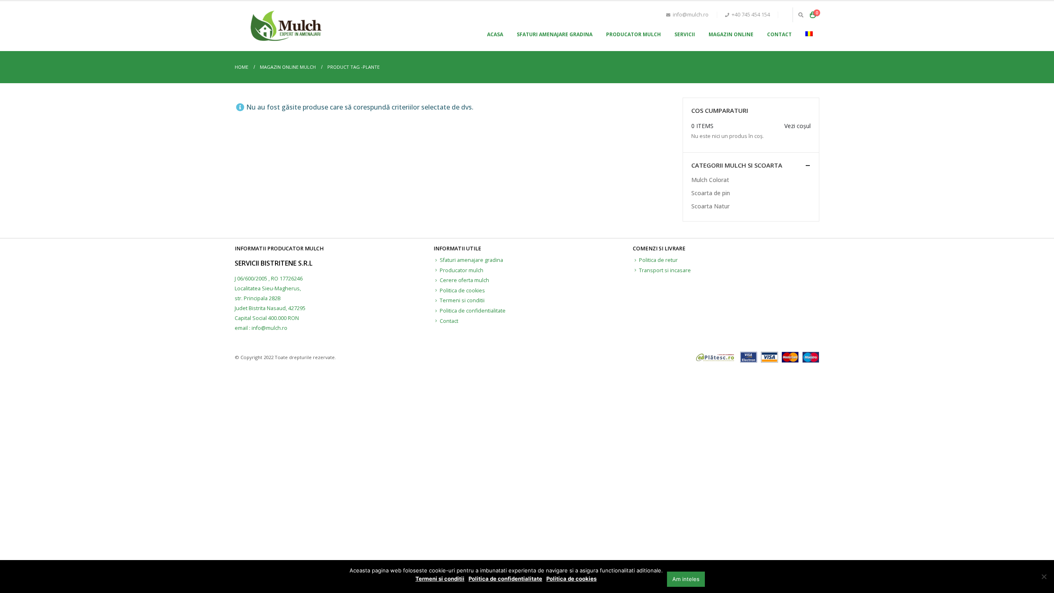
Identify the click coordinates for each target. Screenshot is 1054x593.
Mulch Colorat (710, 180)
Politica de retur (658, 260)
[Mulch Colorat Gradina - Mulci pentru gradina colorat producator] (286, 26)
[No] (1044, 576)
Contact (779, 34)
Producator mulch (633, 34)
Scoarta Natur (710, 206)
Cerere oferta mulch (464, 280)
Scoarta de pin (710, 193)
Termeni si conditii (462, 300)
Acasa (495, 34)
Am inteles (686, 579)
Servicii (684, 34)
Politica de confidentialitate (473, 310)
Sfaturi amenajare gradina (554, 34)
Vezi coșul (797, 126)
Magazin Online (731, 34)
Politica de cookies (462, 290)
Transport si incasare (665, 270)
